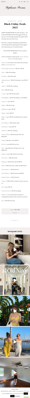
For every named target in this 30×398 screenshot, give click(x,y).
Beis (3, 90)
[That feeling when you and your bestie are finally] (15, 342)
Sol (3, 169)
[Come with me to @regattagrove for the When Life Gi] (15, 311)
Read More (17, 396)
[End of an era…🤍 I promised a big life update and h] (15, 372)
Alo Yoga (4, 76)
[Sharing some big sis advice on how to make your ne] (15, 250)
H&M (3, 105)
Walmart (4, 194)
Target (3, 181)
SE (2, 158)
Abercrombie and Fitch (8, 68)
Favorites (20, 21)
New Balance (5, 123)
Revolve (4, 144)
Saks (3, 148)
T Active (5, 158)
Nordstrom (5, 126)
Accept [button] (25, 393)
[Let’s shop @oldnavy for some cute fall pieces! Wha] (15, 280)
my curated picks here (9, 64)
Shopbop (4, 162)
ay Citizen (7, 177)
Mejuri (3, 117)
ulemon (5, 109)
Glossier (4, 101)
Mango (3, 113)
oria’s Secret (7, 191)
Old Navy (4, 130)
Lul (2, 109)
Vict (3, 191)
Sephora (4, 154)
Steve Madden (5, 173)
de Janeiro (6, 169)
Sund (3, 177)
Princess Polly (5, 134)
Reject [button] (12, 396)
